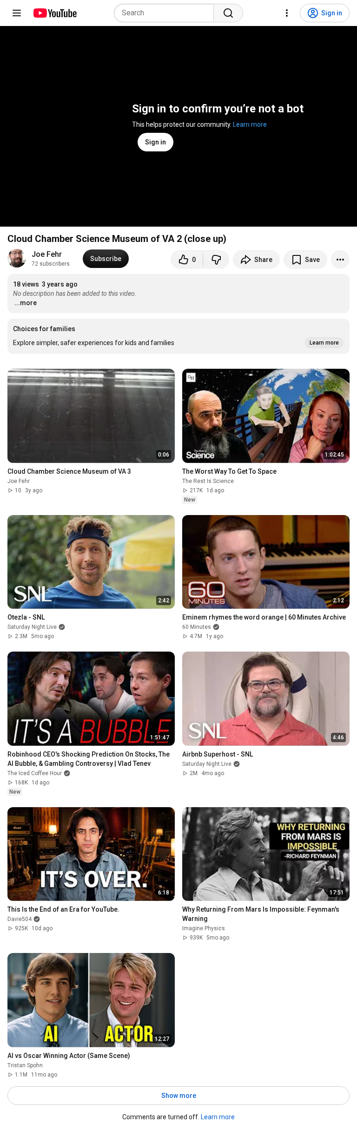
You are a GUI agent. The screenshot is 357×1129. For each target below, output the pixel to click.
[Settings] (286, 13)
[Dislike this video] (216, 259)
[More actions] (340, 259)
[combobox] (167, 13)
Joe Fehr (47, 254)
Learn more (250, 124)
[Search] (228, 13)
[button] (178, 336)
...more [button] (25, 303)
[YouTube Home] (54, 13)
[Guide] (16, 13)
